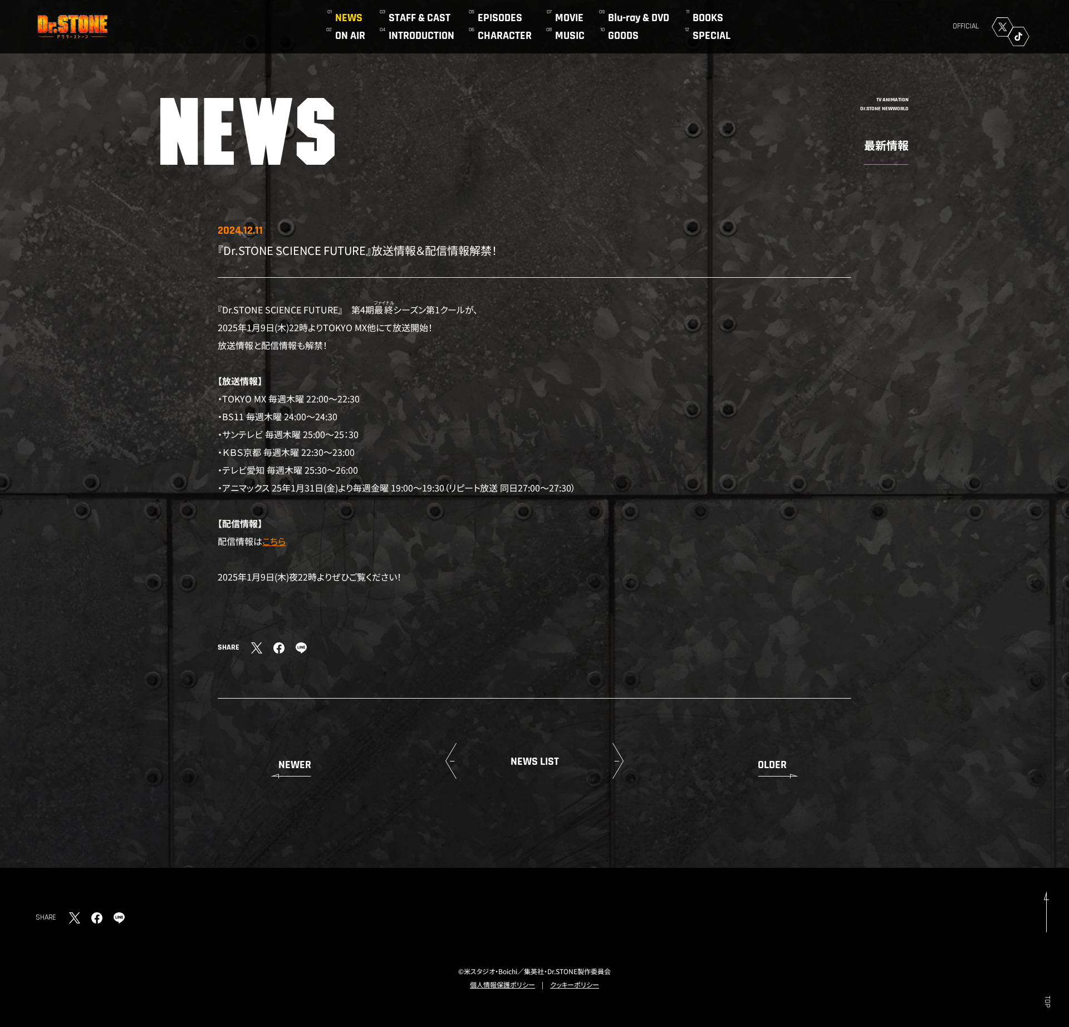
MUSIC (570, 35)
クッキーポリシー (574, 984)
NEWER (294, 765)
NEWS (348, 18)
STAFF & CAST (419, 18)
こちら (274, 541)
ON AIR (350, 35)
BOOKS (708, 18)
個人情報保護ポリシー (502, 984)
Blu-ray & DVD (638, 18)
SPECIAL (711, 35)
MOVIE (569, 18)
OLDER (772, 765)
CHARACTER (505, 35)
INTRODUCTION (421, 35)
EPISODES (500, 18)
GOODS (623, 35)
